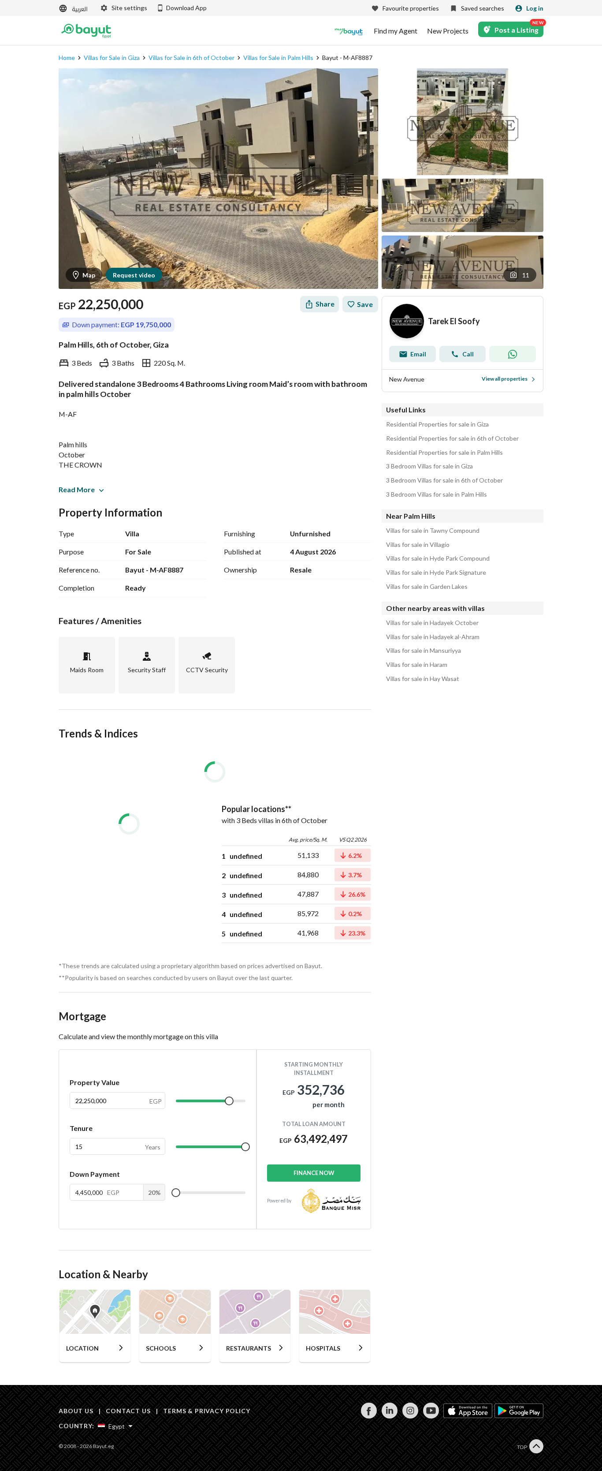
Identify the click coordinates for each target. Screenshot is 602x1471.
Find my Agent (395, 30)
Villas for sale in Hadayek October (432, 622)
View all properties (505, 378)
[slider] (229, 1101)
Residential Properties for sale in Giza (437, 424)
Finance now (314, 1172)
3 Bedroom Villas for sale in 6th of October (444, 480)
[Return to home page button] (86, 31)
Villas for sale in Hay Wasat (422, 678)
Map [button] (88, 275)
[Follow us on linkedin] (389, 1416)
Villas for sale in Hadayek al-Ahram (432, 636)
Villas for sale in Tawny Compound (432, 530)
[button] (519, 275)
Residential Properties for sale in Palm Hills (444, 452)
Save (365, 304)
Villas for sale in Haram (416, 664)
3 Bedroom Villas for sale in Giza (429, 466)
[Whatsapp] (512, 354)
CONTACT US (128, 1411)
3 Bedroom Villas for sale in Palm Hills (436, 494)
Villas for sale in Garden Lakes (427, 586)
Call (468, 354)
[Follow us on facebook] (368, 1416)
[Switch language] (74, 8)
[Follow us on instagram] (410, 1416)
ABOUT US (76, 1411)
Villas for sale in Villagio (418, 544)
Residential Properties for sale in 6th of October (452, 438)
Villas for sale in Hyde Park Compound (438, 558)
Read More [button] (77, 489)
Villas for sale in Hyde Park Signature (436, 572)
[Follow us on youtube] (431, 1416)
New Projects (447, 30)
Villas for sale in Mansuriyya (423, 650)
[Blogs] (348, 31)
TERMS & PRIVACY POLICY (206, 1411)
